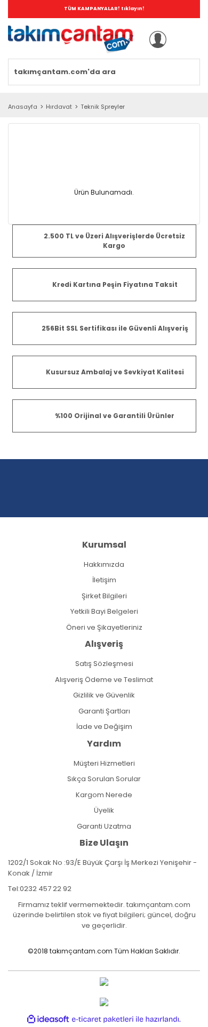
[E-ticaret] (102, 1019)
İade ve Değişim (104, 726)
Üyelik (104, 810)
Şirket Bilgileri (104, 596)
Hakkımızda (104, 564)
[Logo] (70, 39)
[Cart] (186, 39)
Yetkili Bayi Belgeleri (104, 611)
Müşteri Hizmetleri (104, 763)
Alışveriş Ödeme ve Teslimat (104, 680)
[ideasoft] (48, 1020)
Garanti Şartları (104, 711)
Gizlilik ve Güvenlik (104, 695)
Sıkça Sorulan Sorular (104, 779)
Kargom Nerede (104, 795)
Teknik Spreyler (103, 106)
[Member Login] (157, 39)
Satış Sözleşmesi (104, 664)
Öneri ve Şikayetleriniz (104, 627)
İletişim (104, 580)
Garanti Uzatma (104, 826)
